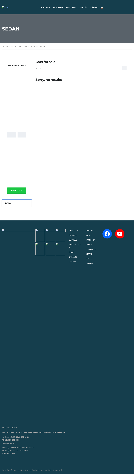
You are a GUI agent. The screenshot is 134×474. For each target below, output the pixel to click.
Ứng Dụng (71, 7)
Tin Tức (83, 7)
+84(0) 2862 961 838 (19, 437)
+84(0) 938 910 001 (10, 440)
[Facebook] (107, 234)
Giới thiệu (45, 7)
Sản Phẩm (58, 7)
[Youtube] (119, 234)
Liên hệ (93, 7)
